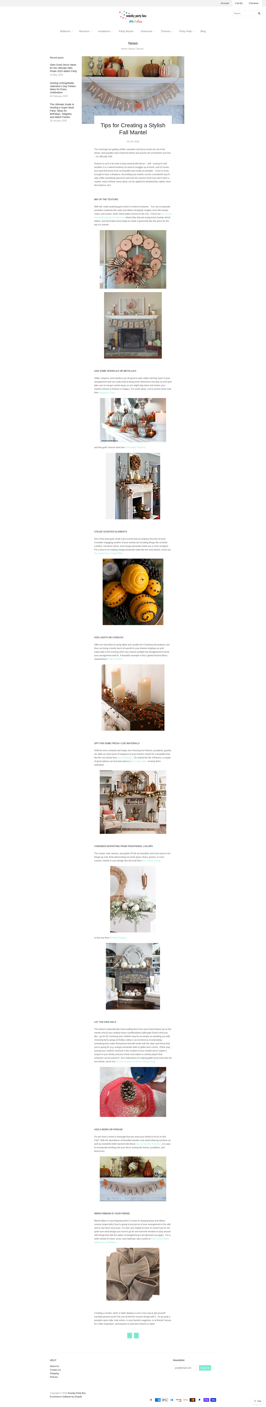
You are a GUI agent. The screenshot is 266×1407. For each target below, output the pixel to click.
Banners (84, 31)
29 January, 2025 (58, 120)
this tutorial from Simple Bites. (108, 553)
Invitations (104, 31)
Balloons (65, 31)
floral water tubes (139, 761)
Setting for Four (106, 392)
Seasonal (146, 31)
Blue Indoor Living (151, 860)
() (238, 3)
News (132, 49)
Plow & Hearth (115, 659)
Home (124, 49)
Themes (166, 31)
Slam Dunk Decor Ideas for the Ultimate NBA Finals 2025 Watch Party (63, 68)
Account (225, 3)
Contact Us (55, 1370)
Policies (54, 1377)
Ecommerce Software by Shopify (66, 1397)
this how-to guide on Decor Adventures (134, 1061)
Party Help (185, 31)
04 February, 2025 (59, 96)
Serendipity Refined (135, 447)
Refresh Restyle (118, 938)
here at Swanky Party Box (148, 1144)
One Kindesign (124, 757)
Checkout (253, 3)
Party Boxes (126, 31)
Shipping (54, 1373)
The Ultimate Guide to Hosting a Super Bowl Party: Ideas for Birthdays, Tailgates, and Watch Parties (62, 110)
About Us (54, 1366)
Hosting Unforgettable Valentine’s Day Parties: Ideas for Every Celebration (63, 88)
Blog (203, 31)
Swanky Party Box (77, 1393)
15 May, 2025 (56, 75)
